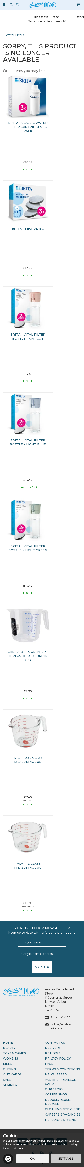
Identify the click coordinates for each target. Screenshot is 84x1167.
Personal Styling (60, 1120)
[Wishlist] (18, 4)
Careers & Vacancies (63, 1114)
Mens (7, 1064)
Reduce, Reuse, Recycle (58, 1102)
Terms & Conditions (62, 1069)
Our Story (54, 1089)
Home (8, 1042)
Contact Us (55, 1042)
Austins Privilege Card (60, 1082)
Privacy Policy (58, 1058)
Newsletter (56, 1074)
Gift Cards (12, 1074)
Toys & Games (14, 1053)
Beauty (9, 1048)
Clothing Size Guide (62, 1109)
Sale (7, 1080)
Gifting (9, 1069)
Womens (10, 1058)
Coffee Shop (56, 1094)
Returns (52, 1053)
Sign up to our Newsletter (42, 930)
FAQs (49, 1064)
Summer (10, 1085)
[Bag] (78, 4)
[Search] (11, 5)
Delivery (53, 1048)
